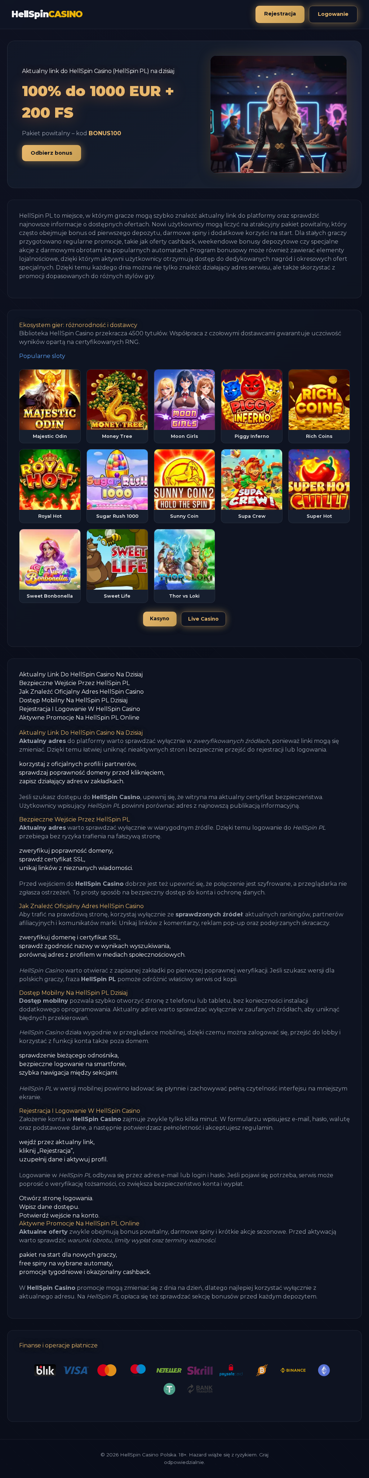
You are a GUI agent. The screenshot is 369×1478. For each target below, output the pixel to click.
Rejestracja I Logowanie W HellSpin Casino (79, 709)
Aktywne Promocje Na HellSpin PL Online (79, 717)
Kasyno (159, 618)
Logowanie (333, 14)
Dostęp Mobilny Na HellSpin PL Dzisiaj (73, 700)
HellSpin (47, 14)
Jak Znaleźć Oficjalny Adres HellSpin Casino (81, 691)
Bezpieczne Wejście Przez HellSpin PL (74, 683)
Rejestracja (280, 13)
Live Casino (203, 619)
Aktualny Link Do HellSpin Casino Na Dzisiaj (81, 674)
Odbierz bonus (51, 153)
